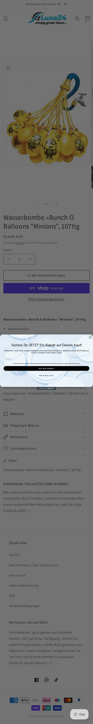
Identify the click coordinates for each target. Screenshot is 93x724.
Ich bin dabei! (46, 368)
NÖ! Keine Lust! (46, 375)
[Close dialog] (90, 336)
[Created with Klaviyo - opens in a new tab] (46, 388)
